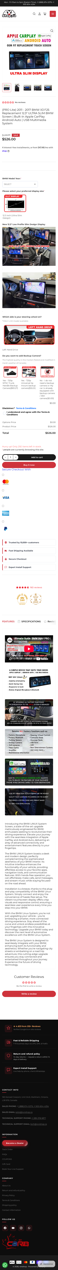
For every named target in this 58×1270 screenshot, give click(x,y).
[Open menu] (53, 14)
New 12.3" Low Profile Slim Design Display (23, 224)
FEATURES (8, 621)
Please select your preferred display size (23, 191)
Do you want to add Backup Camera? (21, 355)
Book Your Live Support (13, 1169)
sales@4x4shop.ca (24, 1112)
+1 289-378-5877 (39, 1118)
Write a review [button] (29, 993)
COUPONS (7, 1159)
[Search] (34, 14)
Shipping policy (9, 1205)
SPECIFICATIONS (31, 621)
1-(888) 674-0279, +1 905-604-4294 (33, 1106)
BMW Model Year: (11, 178)
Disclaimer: (19, 408)
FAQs (4, 1154)
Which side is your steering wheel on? (22, 317)
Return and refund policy (13, 1190)
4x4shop (23, 1266)
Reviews (52, 621)
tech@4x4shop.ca (38, 1124)
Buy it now (29, 465)
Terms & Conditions (26, 408)
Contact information (11, 1210)
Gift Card (6, 1164)
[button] (8, 102)
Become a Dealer (15, 1143)
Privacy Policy (8, 1195)
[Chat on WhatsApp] (5, 1265)
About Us (6, 1185)
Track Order (7, 1149)
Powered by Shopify (36, 1266)
